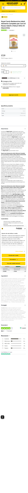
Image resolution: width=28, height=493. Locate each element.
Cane (7, 14)
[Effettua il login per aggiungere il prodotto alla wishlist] (24, 35)
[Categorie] (3, 4)
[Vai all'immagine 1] (11, 51)
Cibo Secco (11, 14)
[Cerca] (3, 7)
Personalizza (13, 259)
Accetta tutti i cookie (13, 255)
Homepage (3, 14)
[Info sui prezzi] (11, 58)
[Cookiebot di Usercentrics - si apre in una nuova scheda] (16, 229)
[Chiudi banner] (24, 228)
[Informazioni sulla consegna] (15, 84)
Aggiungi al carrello (13, 95)
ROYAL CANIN (4, 19)
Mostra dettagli (19, 251)
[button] (13, 41)
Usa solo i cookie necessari (13, 263)
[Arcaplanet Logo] (12, 4)
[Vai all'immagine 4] (15, 51)
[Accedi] (21, 4)
